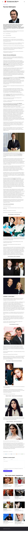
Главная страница (5, 4)
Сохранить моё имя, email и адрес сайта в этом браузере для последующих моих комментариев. (13, 469)
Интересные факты (13, 1)
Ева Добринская (5, 484)
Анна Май (16, 484)
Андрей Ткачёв (5, 521)
